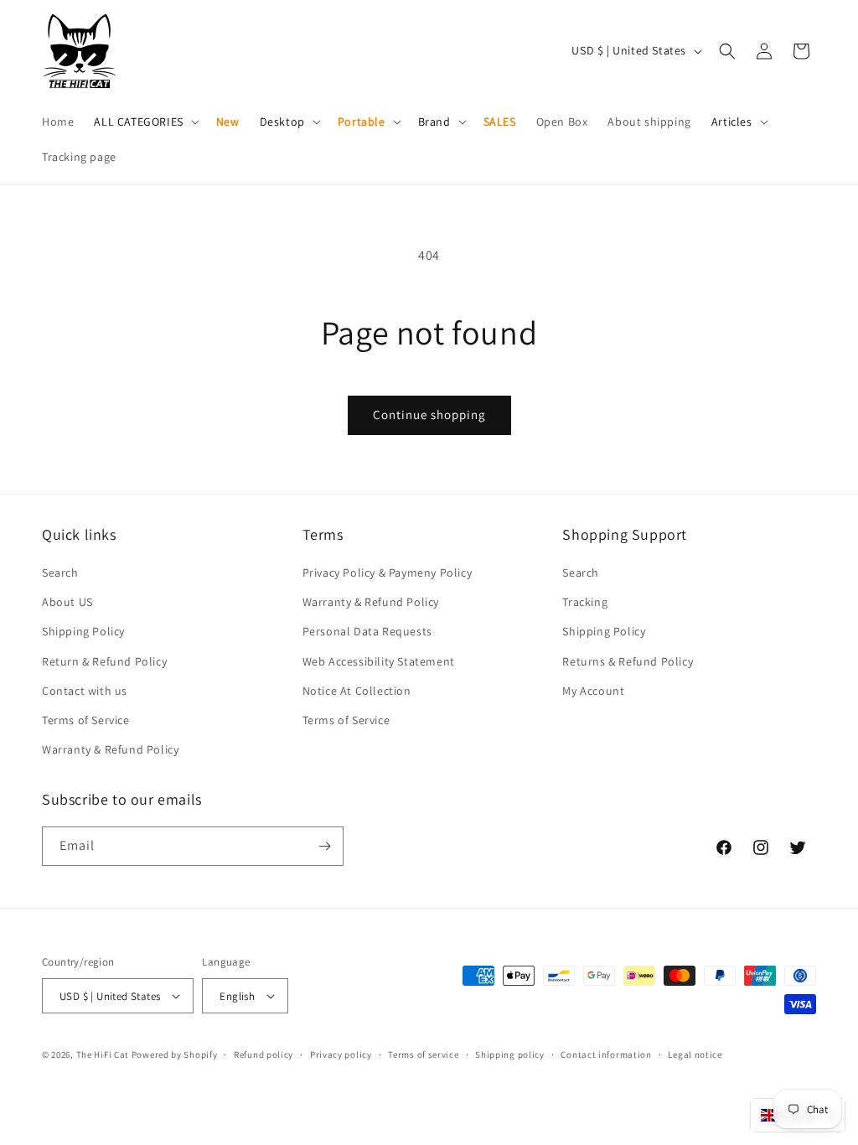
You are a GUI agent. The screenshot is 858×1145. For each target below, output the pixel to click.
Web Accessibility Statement (378, 661)
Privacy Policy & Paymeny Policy (387, 572)
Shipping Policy (83, 631)
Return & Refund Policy (104, 661)
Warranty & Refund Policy (110, 749)
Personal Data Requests (367, 631)
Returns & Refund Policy (627, 661)
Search (60, 572)
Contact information (606, 1054)
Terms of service (423, 1054)
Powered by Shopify (175, 1054)
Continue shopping (429, 414)
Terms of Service (86, 720)
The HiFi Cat (102, 1054)
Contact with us (84, 690)
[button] (144, 121)
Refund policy (263, 1054)
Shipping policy (510, 1054)
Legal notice (694, 1054)
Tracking (584, 601)
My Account (593, 690)
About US (67, 601)
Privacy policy (341, 1054)
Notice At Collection (356, 690)
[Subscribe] (324, 846)
